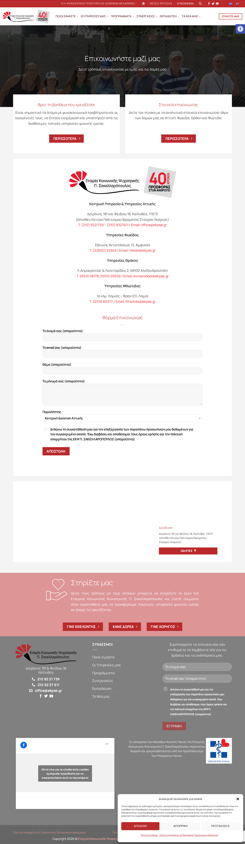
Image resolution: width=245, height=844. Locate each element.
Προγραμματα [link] (121, 16)
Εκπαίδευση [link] (101, 688)
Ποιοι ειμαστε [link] (66, 16)
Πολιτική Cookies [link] (149, 835)
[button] (238, 799)
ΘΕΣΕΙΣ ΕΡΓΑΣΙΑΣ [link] (161, 3)
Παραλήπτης (52, 412)
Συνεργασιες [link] (145, 16)
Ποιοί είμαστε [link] (103, 657)
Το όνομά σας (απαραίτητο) (63, 331)
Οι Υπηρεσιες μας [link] (93, 16)
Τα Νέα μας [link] (101, 696)
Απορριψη (180, 826)
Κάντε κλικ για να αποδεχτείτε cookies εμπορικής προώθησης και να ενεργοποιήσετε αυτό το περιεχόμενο (65, 773)
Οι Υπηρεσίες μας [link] (106, 665)
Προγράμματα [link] (103, 673)
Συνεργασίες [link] (102, 680)
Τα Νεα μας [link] (190, 16)
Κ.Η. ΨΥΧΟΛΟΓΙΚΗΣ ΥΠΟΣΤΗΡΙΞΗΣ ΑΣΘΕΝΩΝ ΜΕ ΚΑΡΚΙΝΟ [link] (98, 3)
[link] (240, 29)
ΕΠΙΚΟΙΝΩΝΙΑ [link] (185, 3)
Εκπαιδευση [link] (168, 16)
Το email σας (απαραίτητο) (62, 348)
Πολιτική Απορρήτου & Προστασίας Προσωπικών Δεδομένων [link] (188, 835)
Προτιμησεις (220, 826)
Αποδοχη (140, 826)
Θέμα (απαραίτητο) (57, 364)
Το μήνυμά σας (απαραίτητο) (64, 381)
